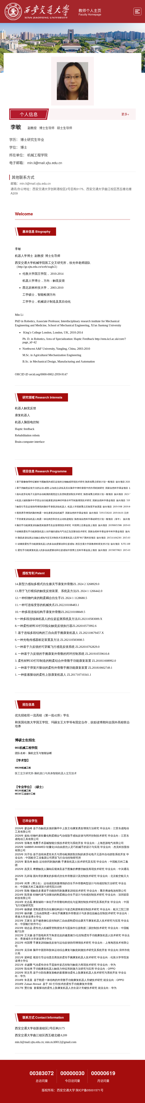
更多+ (125, 114)
